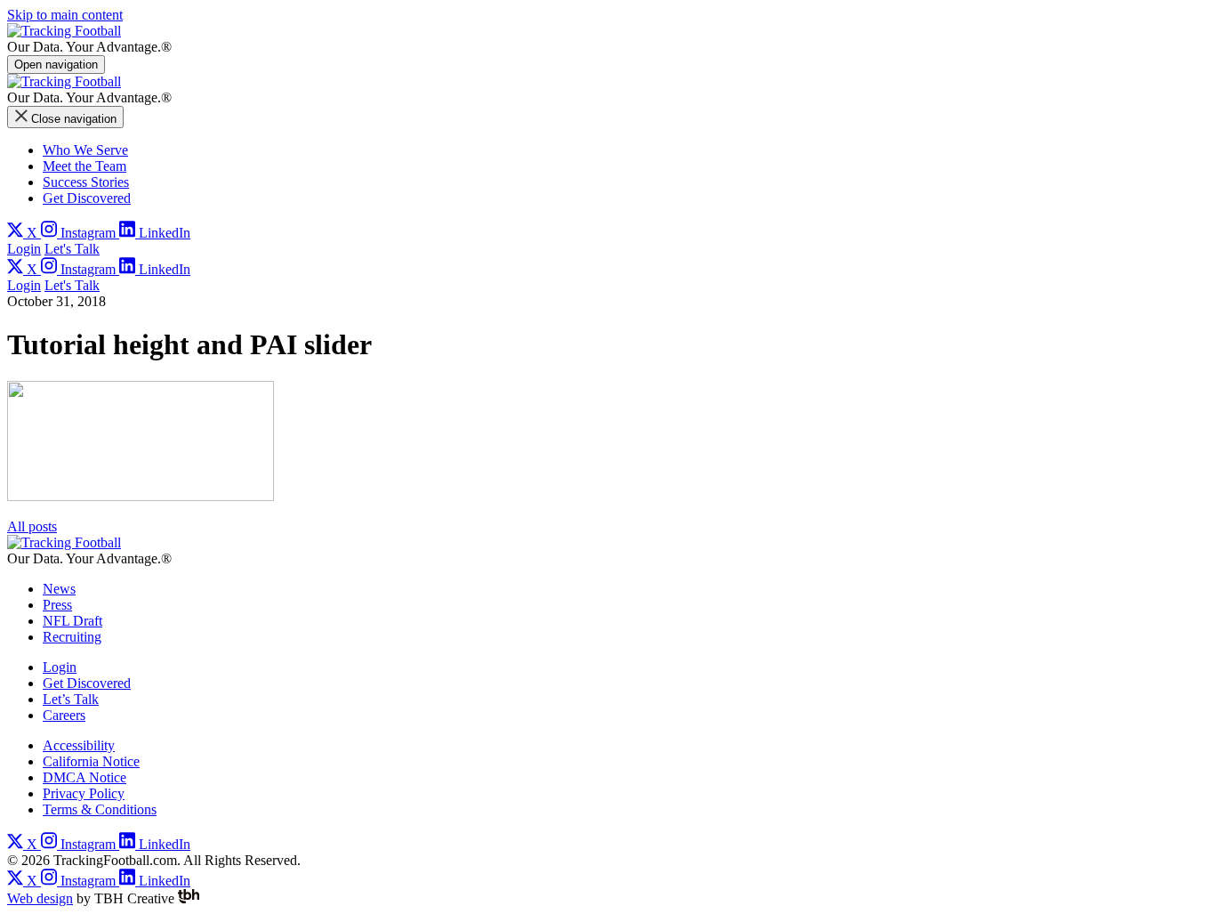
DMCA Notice (84, 777)
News (59, 588)
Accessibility (79, 745)
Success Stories (86, 182)
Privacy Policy (84, 793)
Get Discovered (87, 198)
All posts (32, 526)
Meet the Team (84, 166)
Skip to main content (65, 14)
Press (57, 604)
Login (24, 248)
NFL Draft (72, 620)
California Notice (91, 761)
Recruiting (72, 636)
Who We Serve (85, 150)
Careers (64, 715)
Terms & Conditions (100, 809)
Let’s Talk (71, 699)
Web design (40, 898)
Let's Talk (72, 248)
